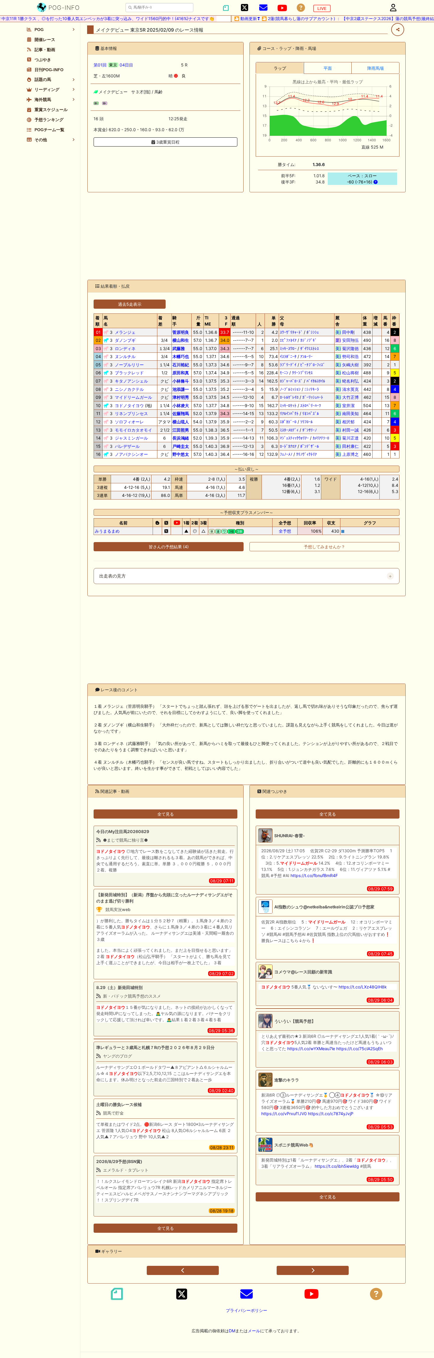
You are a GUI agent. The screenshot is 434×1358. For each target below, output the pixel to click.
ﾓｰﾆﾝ (284, 372)
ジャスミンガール (131, 437)
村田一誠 (347, 429)
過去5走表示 (129, 304)
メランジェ (125, 332)
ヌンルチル (125, 356)
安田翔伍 (347, 340)
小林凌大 (180, 405)
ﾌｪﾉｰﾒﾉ (286, 454)
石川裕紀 (180, 364)
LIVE (322, 8)
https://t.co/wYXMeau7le (311, 1048)
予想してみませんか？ (324, 546)
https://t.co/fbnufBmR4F (314, 875)
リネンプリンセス (131, 413)
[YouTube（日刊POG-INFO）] (282, 8)
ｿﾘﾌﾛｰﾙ (306, 421)
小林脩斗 (180, 380)
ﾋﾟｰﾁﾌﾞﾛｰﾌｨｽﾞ (312, 364)
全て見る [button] (165, 814)
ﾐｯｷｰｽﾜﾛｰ (288, 348)
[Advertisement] (246, 236)
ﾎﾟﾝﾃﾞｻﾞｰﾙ (309, 446)
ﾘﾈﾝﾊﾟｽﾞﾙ (310, 413)
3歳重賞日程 (167, 141)
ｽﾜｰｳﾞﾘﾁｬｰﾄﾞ (291, 332)
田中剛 (347, 332)
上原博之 (347, 454)
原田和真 (180, 372)
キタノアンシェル (131, 380)
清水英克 (347, 389)
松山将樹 (347, 372)
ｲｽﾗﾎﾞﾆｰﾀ (288, 356)
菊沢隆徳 (347, 348)
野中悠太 (180, 454)
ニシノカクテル (129, 389)
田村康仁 (347, 446)
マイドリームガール (133, 397)
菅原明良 (180, 332)
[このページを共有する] (397, 29)
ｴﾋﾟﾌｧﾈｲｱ (288, 340)
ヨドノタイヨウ (129, 405)
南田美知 (347, 413)
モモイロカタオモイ (133, 429)
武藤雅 (178, 348)
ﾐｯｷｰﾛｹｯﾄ (288, 405)
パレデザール (127, 446)
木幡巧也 (180, 356)
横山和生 (180, 340)
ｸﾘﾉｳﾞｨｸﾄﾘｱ (306, 454)
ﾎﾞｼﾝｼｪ (312, 332)
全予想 (285, 531)
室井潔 (347, 405)
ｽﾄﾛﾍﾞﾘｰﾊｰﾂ (310, 405)
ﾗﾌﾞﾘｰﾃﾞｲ (288, 364)
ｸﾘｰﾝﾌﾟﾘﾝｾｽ (302, 372)
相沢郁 (347, 421)
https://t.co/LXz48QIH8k (363, 986)
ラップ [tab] (280, 68)
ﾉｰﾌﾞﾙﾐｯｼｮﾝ (290, 389)
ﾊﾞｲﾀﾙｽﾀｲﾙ (315, 380)
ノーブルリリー (129, 364)
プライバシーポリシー (246, 1310)
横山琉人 (180, 421)
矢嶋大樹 (347, 364)
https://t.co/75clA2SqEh (359, 1048)
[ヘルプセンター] (301, 8)
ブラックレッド (129, 372)
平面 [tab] (328, 68)
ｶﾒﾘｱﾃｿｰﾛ (321, 437)
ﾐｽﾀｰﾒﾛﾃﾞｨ (289, 429)
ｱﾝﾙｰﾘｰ (306, 356)
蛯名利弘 (347, 380)
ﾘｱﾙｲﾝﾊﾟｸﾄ (289, 413)
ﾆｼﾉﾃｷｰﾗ (311, 389)
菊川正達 (347, 437)
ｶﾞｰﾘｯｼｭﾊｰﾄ (312, 397)
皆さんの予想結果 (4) (169, 546)
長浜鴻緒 (180, 437)
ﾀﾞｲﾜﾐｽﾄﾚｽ (309, 348)
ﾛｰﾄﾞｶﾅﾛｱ (288, 446)
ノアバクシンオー (131, 454)
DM (232, 1330)
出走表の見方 (112, 576)
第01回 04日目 (113, 64)
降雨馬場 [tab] (375, 68)
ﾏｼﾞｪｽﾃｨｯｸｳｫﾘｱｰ (294, 437)
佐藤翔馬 (180, 413)
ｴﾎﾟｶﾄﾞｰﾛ (288, 421)
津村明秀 (180, 397)
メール (254, 1330)
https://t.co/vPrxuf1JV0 (284, 1113)
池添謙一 (180, 389)
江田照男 (180, 429)
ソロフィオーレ (129, 421)
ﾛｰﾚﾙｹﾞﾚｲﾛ (289, 397)
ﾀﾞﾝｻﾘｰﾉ (309, 429)
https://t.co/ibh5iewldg (337, 1166)
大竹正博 (347, 397)
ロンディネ (125, 348)
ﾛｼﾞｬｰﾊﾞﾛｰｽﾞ (291, 380)
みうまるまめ (107, 531)
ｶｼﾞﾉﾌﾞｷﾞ (308, 340)
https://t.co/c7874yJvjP (330, 1113)
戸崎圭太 (180, 446)
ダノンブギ (125, 340)
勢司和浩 (347, 356)
